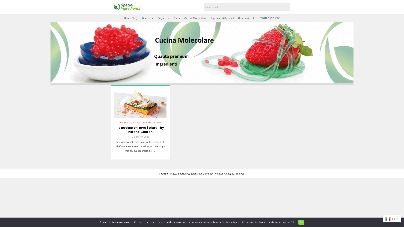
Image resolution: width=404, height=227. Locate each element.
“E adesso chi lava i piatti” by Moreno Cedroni (140, 129)
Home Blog (130, 18)
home (159, 122)
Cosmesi (243, 18)
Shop (177, 18)
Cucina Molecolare (195, 18)
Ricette (146, 18)
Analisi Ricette (126, 122)
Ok (301, 222)
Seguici (162, 18)
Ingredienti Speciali (222, 18)
